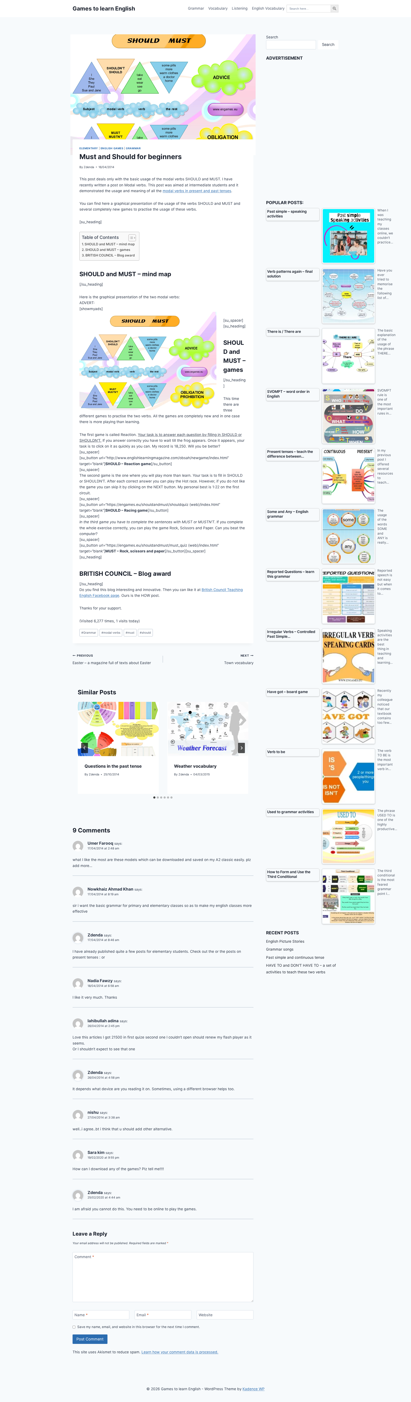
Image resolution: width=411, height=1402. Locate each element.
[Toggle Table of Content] (130, 237)
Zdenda (89, 167)
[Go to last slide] (84, 748)
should (145, 632)
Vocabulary (218, 8)
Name (81, 1315)
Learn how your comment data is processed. (179, 1352)
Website (206, 1315)
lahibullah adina (103, 1020)
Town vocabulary (238, 659)
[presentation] (118, 729)
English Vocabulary (268, 8)
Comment (84, 1257)
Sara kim (96, 1152)
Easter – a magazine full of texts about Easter (112, 659)
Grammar (196, 8)
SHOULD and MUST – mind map (110, 244)
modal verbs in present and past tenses (197, 191)
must (130, 632)
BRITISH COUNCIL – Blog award (110, 255)
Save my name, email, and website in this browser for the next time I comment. (138, 1327)
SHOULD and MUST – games (107, 250)
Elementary (88, 148)
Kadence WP (254, 1389)
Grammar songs (279, 949)
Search (272, 37)
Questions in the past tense (113, 766)
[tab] (154, 797)
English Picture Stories (285, 941)
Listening (239, 8)
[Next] (241, 748)
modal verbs (110, 632)
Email (143, 1315)
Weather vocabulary (195, 766)
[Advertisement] (298, 127)
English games (112, 148)
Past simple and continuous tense (295, 957)
